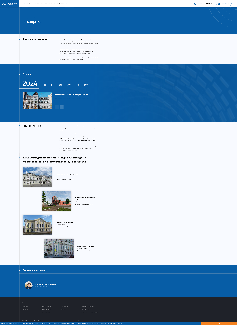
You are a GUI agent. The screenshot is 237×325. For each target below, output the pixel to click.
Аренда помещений (46, 306)
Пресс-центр (64, 306)
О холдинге (25, 306)
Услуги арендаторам (47, 312)
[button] (57, 107)
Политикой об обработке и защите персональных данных (108, 323)
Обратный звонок (225, 3)
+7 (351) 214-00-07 (210, 3)
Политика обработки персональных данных (88, 320)
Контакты (63, 309)
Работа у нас (25, 309)
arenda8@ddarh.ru (94, 312)
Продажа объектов (46, 309)
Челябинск (199, 3)
